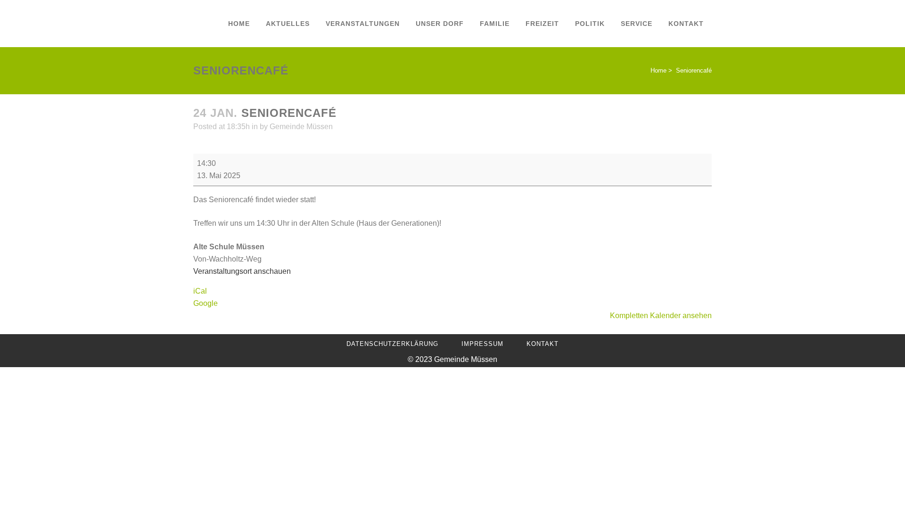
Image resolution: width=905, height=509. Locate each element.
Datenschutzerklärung (392, 343)
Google (205, 303)
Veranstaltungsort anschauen (242, 271)
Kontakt (543, 343)
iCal (200, 291)
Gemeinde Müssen (301, 127)
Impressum (482, 343)
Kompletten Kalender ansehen (661, 316)
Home (658, 70)
